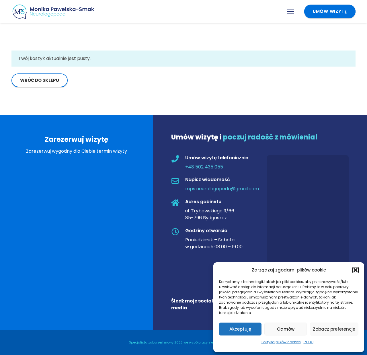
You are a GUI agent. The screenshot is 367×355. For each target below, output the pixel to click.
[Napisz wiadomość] (178, 181)
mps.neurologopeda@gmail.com (222, 189)
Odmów (285, 329)
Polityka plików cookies (281, 342)
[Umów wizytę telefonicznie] (178, 159)
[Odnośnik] (55, 12)
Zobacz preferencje (334, 329)
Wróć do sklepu (39, 80)
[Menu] (291, 11)
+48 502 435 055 (204, 167)
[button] (355, 270)
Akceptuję (240, 329)
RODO (308, 342)
